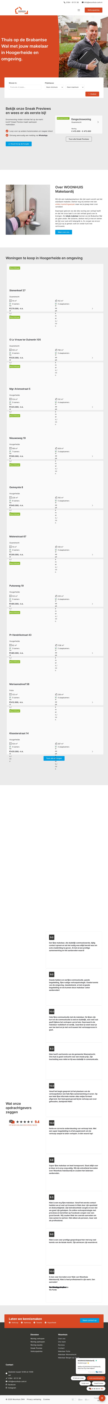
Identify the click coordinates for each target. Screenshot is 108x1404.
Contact (61, 1348)
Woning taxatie (36, 1345)
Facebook (12, 1385)
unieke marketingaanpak (65, 204)
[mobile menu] (79, 10)
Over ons (61, 1338)
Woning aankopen (37, 1342)
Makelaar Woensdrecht (67, 1354)
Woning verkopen (37, 1338)
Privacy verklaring (34, 1399)
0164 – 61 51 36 (14, 1378)
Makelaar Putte (64, 1351)
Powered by (91, 1372)
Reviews (61, 1345)
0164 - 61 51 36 (72, 2)
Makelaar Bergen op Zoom (68, 1358)
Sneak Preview (36, 1348)
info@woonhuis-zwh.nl (93, 2)
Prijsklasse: (49, 83)
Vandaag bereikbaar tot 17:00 (20, 2)
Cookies (46, 1399)
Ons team (62, 1342)
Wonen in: (13, 83)
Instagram (12, 1388)
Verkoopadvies (94, 10)
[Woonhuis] (21, 10)
